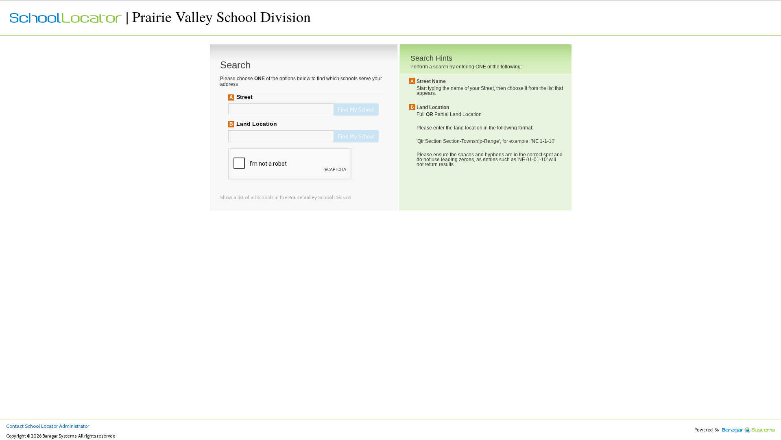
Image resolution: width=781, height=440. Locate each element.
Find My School (356, 109)
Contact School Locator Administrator (47, 426)
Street (244, 97)
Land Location (256, 124)
